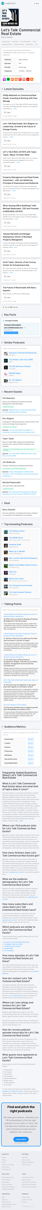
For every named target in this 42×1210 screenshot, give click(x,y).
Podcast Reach (26, 1180)
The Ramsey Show (17, 531)
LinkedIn (24, 1202)
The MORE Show (16, 538)
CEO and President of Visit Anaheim (15, 705)
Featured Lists (6, 1202)
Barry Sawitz (7, 37)
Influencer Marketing (8, 1187)
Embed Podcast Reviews (29, 1187)
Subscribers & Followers (29, 1182)
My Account (5, 1167)
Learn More (21, 1139)
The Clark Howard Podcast (20, 592)
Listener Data (26, 1160)
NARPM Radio (14, 373)
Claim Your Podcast (8, 1164)
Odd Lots (13, 572)
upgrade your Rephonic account (12, 1091)
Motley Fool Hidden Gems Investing (23, 565)
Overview (25, 1157)
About (4, 1162)
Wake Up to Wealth (17, 551)
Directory (5, 1199)
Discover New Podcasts (29, 1184)
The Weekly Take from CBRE (21, 360)
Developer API (6, 1169)
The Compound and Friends (20, 585)
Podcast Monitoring (8, 1189)
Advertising (5, 1182)
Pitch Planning (26, 1164)
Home (4, 1157)
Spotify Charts (6, 1206)
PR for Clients (6, 1180)
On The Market (15, 380)
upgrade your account (17, 872)
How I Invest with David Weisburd (23, 558)
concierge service (18, 995)
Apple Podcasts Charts (9, 1204)
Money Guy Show (16, 579)
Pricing (4, 1160)
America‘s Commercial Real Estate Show (23, 353)
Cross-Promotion (7, 1184)
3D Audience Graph (28, 1177)
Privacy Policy (26, 1197)
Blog (3, 1197)
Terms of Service (27, 1199)
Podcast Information (28, 1162)
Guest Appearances (8, 1177)
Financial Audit (15, 544)
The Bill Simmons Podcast (20, 366)
